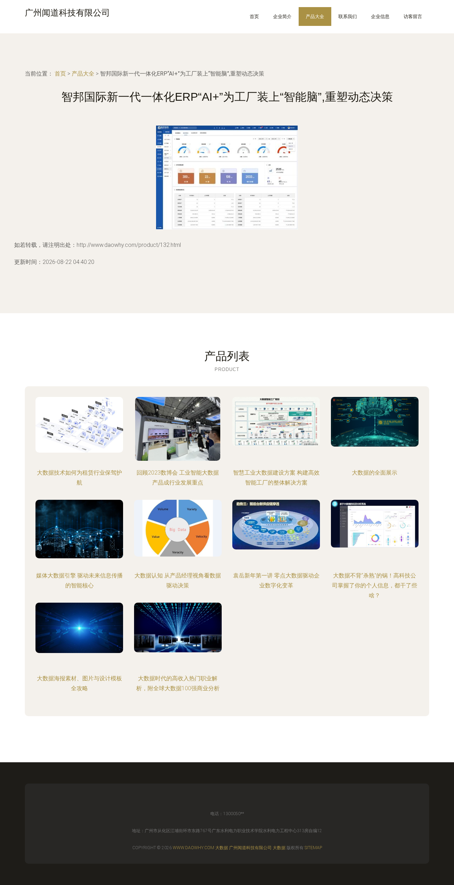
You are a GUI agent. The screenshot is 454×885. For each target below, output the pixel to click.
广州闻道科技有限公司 (250, 847)
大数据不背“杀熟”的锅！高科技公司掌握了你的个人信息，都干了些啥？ (374, 585)
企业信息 (380, 16)
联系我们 (347, 16)
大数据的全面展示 (374, 472)
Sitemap (313, 847)
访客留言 (413, 16)
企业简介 (282, 16)
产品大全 (315, 16)
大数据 (221, 847)
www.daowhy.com (193, 847)
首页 (254, 16)
